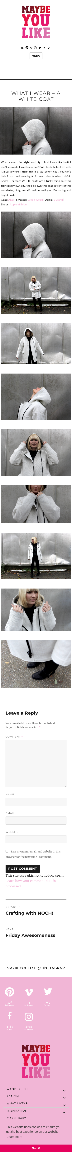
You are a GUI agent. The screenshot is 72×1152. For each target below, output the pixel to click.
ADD (11, 199)
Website (12, 831)
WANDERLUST (17, 1089)
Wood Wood (35, 199)
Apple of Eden (18, 204)
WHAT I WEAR (17, 1103)
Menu (36, 55)
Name (10, 794)
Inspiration (17, 1111)
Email (10, 813)
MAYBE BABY (16, 1118)
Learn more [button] (14, 1136)
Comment (14, 736)
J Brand (58, 199)
